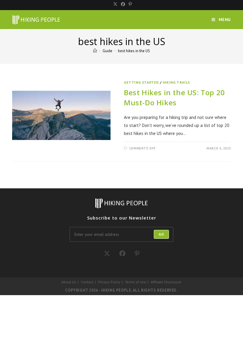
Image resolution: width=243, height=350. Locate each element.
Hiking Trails (176, 82)
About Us (69, 282)
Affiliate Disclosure (166, 282)
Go (161, 234)
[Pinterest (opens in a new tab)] (129, 4)
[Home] (95, 50)
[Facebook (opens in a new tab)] (123, 4)
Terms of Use (135, 282)
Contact (87, 282)
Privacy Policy (109, 282)
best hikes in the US (134, 50)
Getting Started (141, 82)
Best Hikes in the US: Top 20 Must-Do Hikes (174, 97)
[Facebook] (122, 254)
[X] (107, 254)
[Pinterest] (137, 254)
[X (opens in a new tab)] (115, 4)
